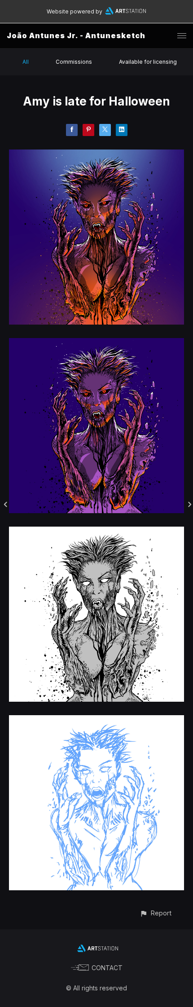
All (25, 61)
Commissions (74, 61)
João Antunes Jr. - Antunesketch (76, 35)
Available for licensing (148, 61)
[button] (155, 913)
